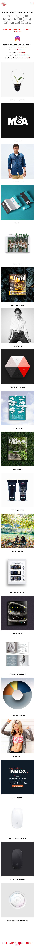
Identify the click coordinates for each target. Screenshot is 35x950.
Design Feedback (20, 52)
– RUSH (28, 57)
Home (4, 943)
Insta (17, 945)
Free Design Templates (20, 49)
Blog (28, 943)
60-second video (22, 47)
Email (21, 943)
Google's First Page (23, 55)
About (13, 943)
